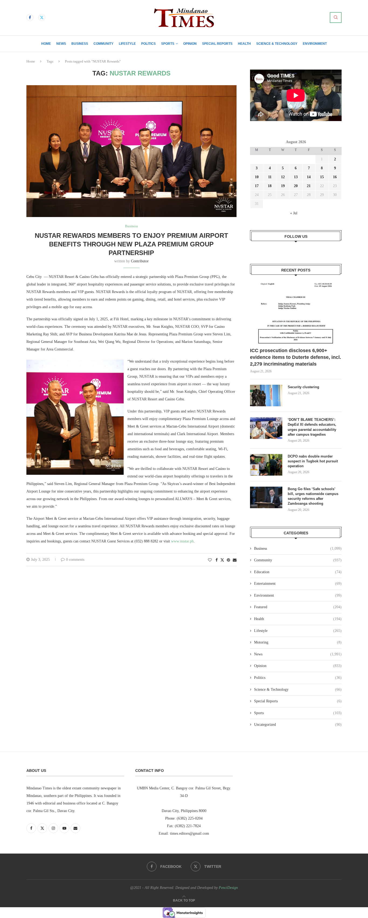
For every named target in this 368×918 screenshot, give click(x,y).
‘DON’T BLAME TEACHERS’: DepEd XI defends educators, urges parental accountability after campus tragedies (312, 427)
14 (309, 177)
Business (79, 44)
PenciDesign (228, 888)
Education (298, 572)
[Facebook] (29, 17)
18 (270, 186)
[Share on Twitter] (222, 560)
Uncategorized (298, 725)
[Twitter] (41, 17)
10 (257, 177)
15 (322, 177)
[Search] (336, 17)
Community (103, 44)
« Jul (293, 213)
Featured (298, 607)
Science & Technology (276, 44)
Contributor (140, 261)
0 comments (75, 560)
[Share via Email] (235, 560)
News (61, 44)
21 (309, 186)
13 (296, 177)
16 (335, 177)
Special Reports (217, 44)
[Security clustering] (266, 395)
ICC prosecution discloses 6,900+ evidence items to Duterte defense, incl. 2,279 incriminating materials (295, 357)
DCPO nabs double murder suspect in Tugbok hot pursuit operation (313, 461)
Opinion (190, 44)
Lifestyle (127, 44)
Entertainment (298, 584)
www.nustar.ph (182, 541)
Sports (167, 44)
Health (244, 44)
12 (283, 177)
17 (257, 186)
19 (283, 186)
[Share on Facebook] (217, 560)
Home (46, 44)
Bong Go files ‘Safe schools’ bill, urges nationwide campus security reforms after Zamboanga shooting (313, 496)
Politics (148, 44)
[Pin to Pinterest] (228, 560)
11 (270, 177)
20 (296, 186)
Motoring (298, 642)
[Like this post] (210, 560)
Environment (315, 44)
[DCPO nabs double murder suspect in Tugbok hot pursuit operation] (266, 465)
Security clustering (303, 387)
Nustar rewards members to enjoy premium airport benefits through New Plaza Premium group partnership (131, 244)
